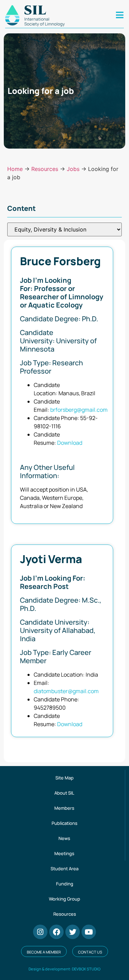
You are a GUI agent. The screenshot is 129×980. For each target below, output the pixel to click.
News (64, 838)
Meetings (64, 853)
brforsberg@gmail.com (79, 409)
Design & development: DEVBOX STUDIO (64, 968)
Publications (64, 823)
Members (64, 808)
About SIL (64, 793)
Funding (64, 884)
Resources (44, 168)
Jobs (73, 168)
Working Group (64, 899)
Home (15, 168)
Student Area (64, 868)
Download (69, 442)
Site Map (64, 778)
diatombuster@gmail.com (66, 691)
